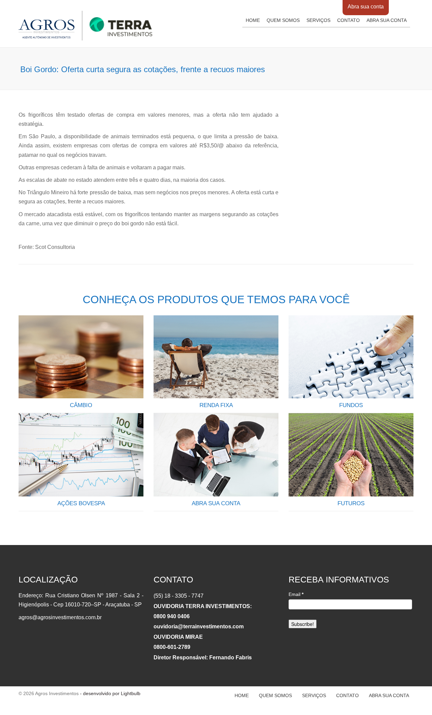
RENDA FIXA (216, 405)
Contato (348, 20)
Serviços (318, 20)
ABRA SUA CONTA (216, 503)
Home (253, 20)
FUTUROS (351, 503)
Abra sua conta (366, 6)
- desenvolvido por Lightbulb (109, 693)
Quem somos (283, 20)
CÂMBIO (81, 405)
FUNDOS (351, 405)
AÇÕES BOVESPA (81, 503)
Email (296, 594)
